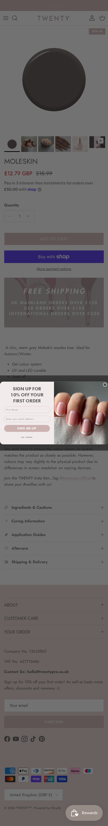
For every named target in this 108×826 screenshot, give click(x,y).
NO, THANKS (27, 437)
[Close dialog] (105, 384)
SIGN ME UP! (26, 428)
